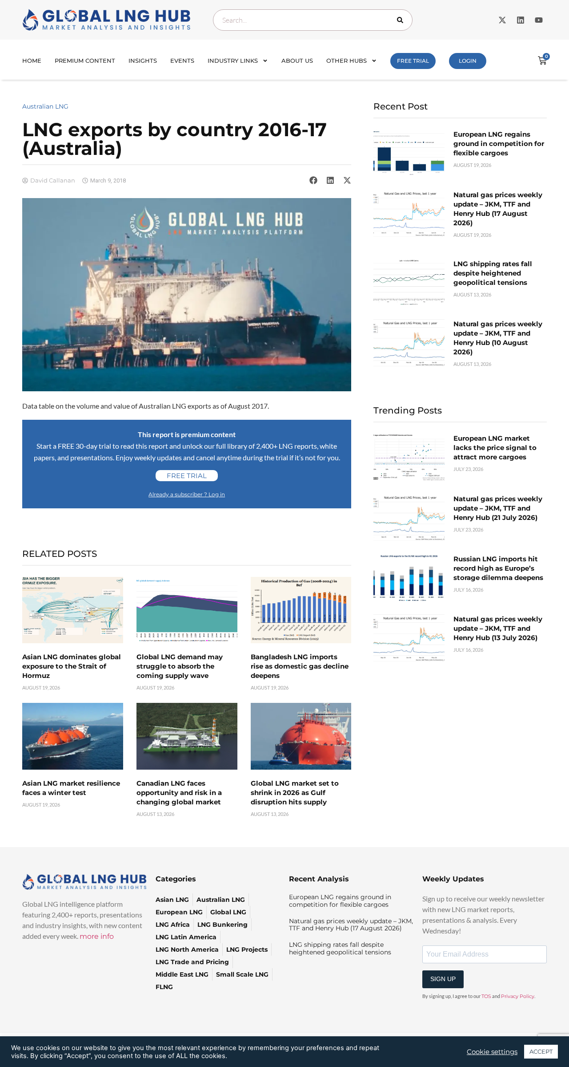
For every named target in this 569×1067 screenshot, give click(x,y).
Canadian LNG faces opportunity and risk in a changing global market (179, 792)
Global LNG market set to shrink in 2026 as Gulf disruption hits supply (295, 792)
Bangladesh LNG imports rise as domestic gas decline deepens (300, 666)
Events (182, 60)
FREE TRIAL (413, 60)
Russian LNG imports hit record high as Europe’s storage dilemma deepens (498, 568)
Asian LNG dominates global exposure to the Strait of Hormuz (71, 666)
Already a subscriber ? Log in (186, 494)
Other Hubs (346, 60)
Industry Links (233, 60)
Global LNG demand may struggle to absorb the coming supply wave (179, 666)
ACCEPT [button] (541, 1051)
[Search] (402, 20)
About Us (297, 60)
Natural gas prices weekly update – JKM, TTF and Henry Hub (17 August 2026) (351, 925)
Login (468, 60)
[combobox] (313, 20)
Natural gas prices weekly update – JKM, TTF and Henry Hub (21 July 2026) (497, 508)
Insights (142, 60)
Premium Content (85, 60)
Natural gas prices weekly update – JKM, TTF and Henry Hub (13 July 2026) (497, 628)
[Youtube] (539, 20)
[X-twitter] (502, 20)
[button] (313, 180)
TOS (486, 996)
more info (97, 936)
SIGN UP (443, 978)
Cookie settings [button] (492, 1052)
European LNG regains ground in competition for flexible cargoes (498, 143)
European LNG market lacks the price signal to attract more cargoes (495, 447)
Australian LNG (45, 106)
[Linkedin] (521, 20)
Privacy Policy (517, 996)
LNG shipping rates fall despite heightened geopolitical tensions (492, 273)
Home (31, 60)
